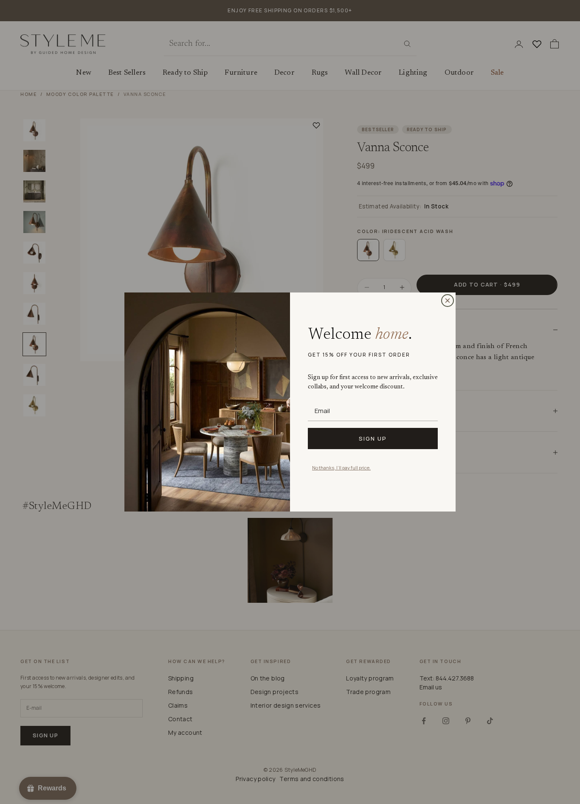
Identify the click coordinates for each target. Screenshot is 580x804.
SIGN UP (373, 438)
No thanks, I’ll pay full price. (341, 467)
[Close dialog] (447, 300)
